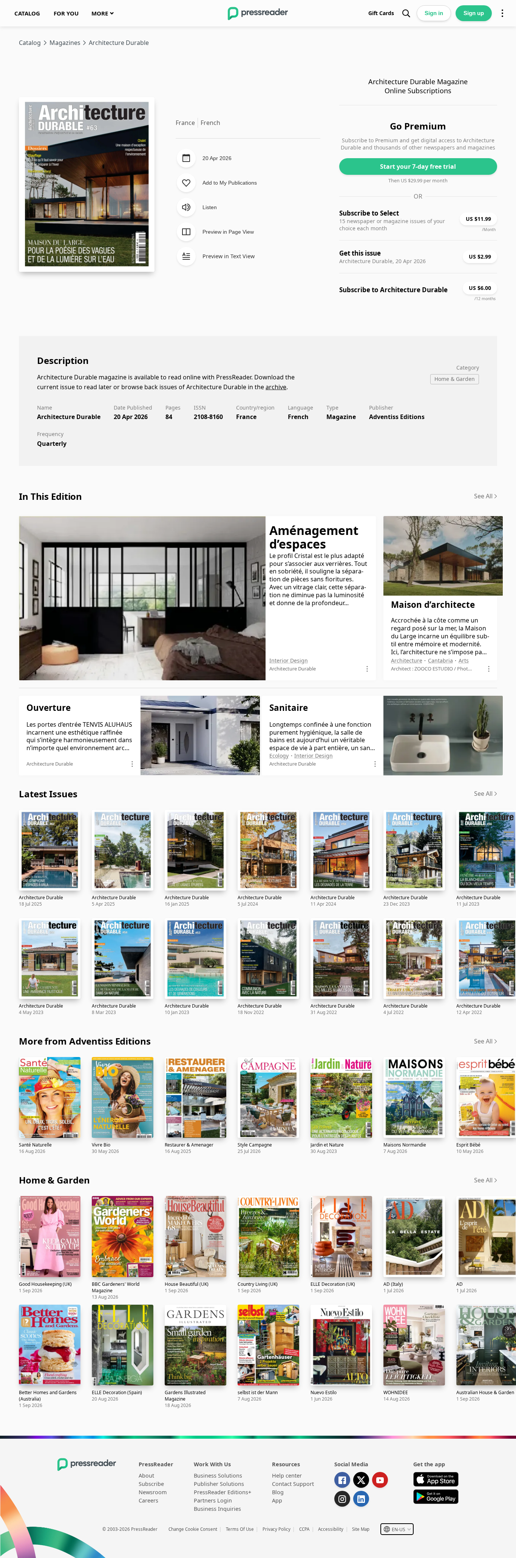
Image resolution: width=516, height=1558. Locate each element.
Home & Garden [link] (54, 1180)
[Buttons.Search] (406, 13)
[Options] (502, 13)
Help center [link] (287, 1475)
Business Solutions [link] (218, 1475)
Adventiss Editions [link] (397, 417)
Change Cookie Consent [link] (192, 1529)
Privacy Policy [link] (276, 1529)
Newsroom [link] (153, 1492)
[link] (27, 13)
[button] (397, 1529)
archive (276, 387)
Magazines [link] (64, 43)
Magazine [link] (341, 417)
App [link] (277, 1500)
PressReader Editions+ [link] (222, 1492)
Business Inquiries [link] (217, 1508)
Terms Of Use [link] (240, 1529)
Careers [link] (148, 1500)
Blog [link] (278, 1492)
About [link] (146, 1475)
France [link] (246, 417)
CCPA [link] (304, 1529)
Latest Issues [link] (48, 793)
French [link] (298, 417)
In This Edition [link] (50, 496)
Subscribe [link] (151, 1483)
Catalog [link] (30, 43)
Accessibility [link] (330, 1529)
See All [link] (483, 496)
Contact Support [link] (293, 1483)
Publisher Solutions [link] (219, 1483)
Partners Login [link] (213, 1500)
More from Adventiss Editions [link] (85, 1041)
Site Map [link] (360, 1529)
